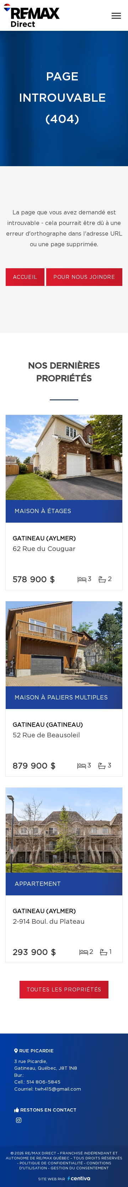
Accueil (25, 277)
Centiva (79, 1178)
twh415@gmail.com (58, 1089)
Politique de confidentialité (51, 1163)
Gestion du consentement (79, 1168)
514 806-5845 (43, 1082)
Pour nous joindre (84, 277)
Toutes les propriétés (64, 990)
